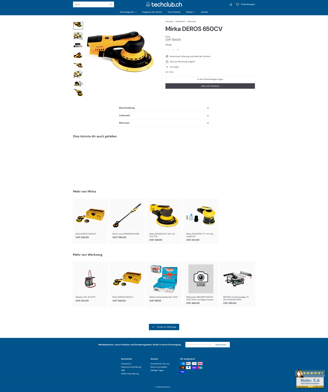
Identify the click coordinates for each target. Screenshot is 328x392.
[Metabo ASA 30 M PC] (90, 283)
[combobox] (93, 4)
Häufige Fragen (157, 370)
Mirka (92, 191)
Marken (190, 12)
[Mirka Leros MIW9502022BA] (127, 220)
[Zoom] (123, 60)
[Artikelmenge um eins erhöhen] (178, 50)
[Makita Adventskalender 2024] (164, 283)
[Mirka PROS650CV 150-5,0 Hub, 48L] (164, 221)
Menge (168, 44)
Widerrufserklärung (130, 373)
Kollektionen (180, 21)
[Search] (111, 4)
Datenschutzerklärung (131, 367)
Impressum (126, 363)
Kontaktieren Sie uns (160, 363)
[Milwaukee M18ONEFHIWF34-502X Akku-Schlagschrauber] (201, 284)
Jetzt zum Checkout (210, 86)
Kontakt (204, 12)
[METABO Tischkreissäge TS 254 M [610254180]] (238, 284)
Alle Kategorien (127, 12)
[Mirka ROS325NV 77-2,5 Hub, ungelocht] (201, 221)
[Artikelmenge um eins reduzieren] (168, 50)
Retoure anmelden (159, 367)
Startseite (169, 21)
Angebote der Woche (152, 12)
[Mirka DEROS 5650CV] (90, 220)
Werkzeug (192, 21)
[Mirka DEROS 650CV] (87, 162)
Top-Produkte (174, 12)
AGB (123, 370)
